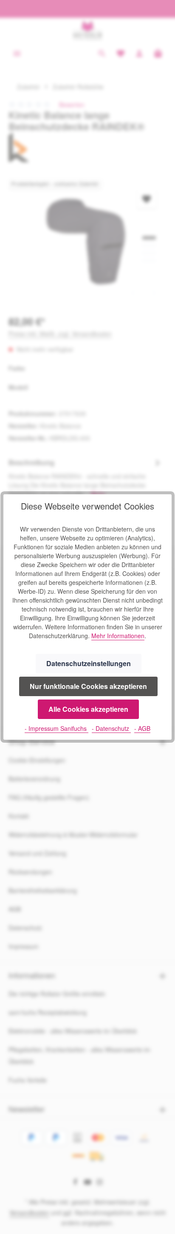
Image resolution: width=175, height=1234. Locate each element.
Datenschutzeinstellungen (88, 663)
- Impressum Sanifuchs (56, 728)
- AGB (142, 728)
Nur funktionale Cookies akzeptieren (88, 686)
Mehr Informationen (117, 635)
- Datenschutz (111, 728)
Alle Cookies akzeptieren (88, 709)
